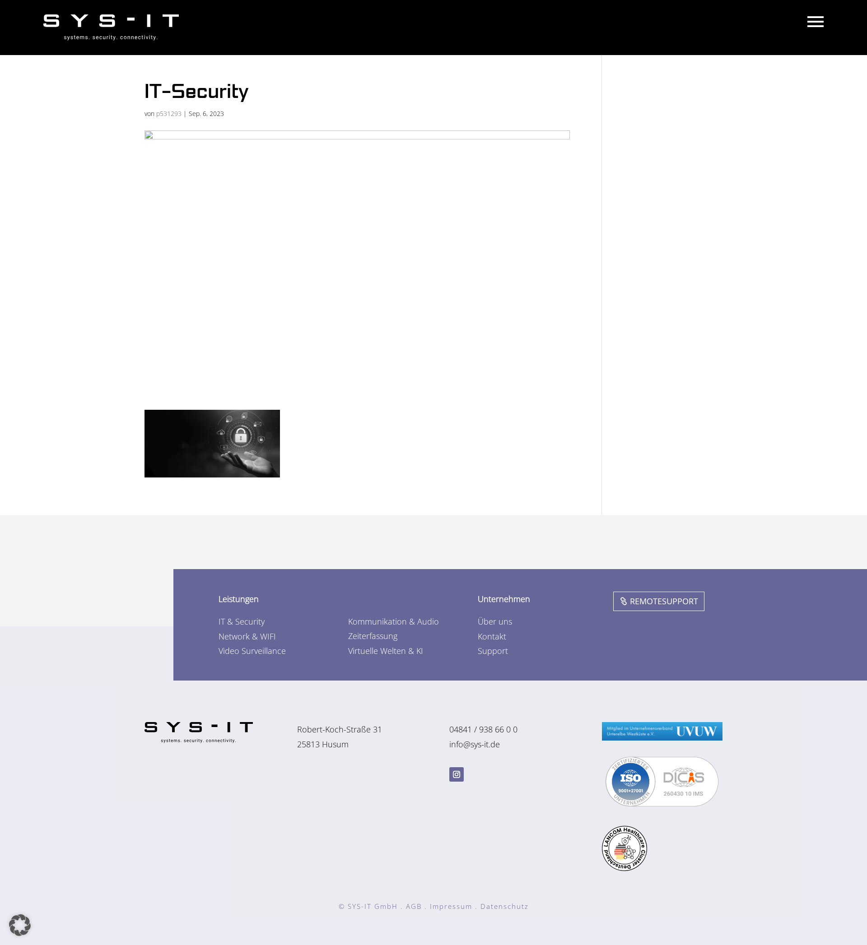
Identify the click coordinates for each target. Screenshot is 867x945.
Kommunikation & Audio (393, 621)
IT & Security (242, 621)
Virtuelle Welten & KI (385, 650)
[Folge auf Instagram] (456, 774)
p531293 (169, 113)
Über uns (495, 621)
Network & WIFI (247, 636)
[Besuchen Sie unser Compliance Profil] (662, 803)
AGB (414, 906)
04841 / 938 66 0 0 (483, 729)
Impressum (451, 906)
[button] (20, 925)
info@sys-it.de (474, 744)
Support (493, 650)
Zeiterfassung (372, 635)
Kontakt (492, 636)
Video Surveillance (252, 650)
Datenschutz (504, 906)
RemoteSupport (664, 601)
